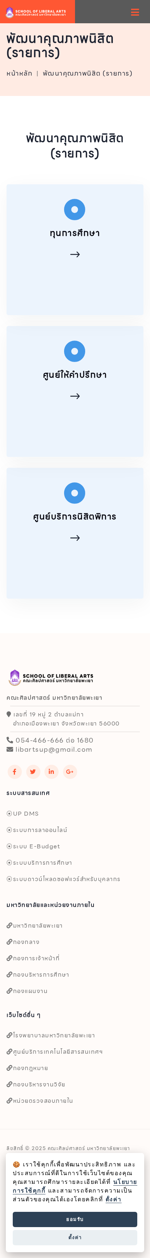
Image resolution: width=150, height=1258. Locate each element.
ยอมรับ (75, 1219)
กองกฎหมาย (30, 1068)
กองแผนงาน (30, 991)
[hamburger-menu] (135, 12)
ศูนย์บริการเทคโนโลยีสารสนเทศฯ (58, 1051)
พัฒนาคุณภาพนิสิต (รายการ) (88, 73)
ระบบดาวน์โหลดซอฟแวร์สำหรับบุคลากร (67, 879)
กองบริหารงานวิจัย (39, 1084)
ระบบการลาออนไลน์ (40, 830)
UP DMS (26, 813)
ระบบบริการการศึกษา (42, 862)
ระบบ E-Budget (36, 846)
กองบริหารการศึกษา (41, 974)
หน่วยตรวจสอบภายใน (43, 1100)
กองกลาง (26, 941)
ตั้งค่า (114, 1199)
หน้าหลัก (19, 73)
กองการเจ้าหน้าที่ (36, 958)
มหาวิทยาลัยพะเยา (38, 925)
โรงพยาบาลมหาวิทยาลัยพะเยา (54, 1035)
